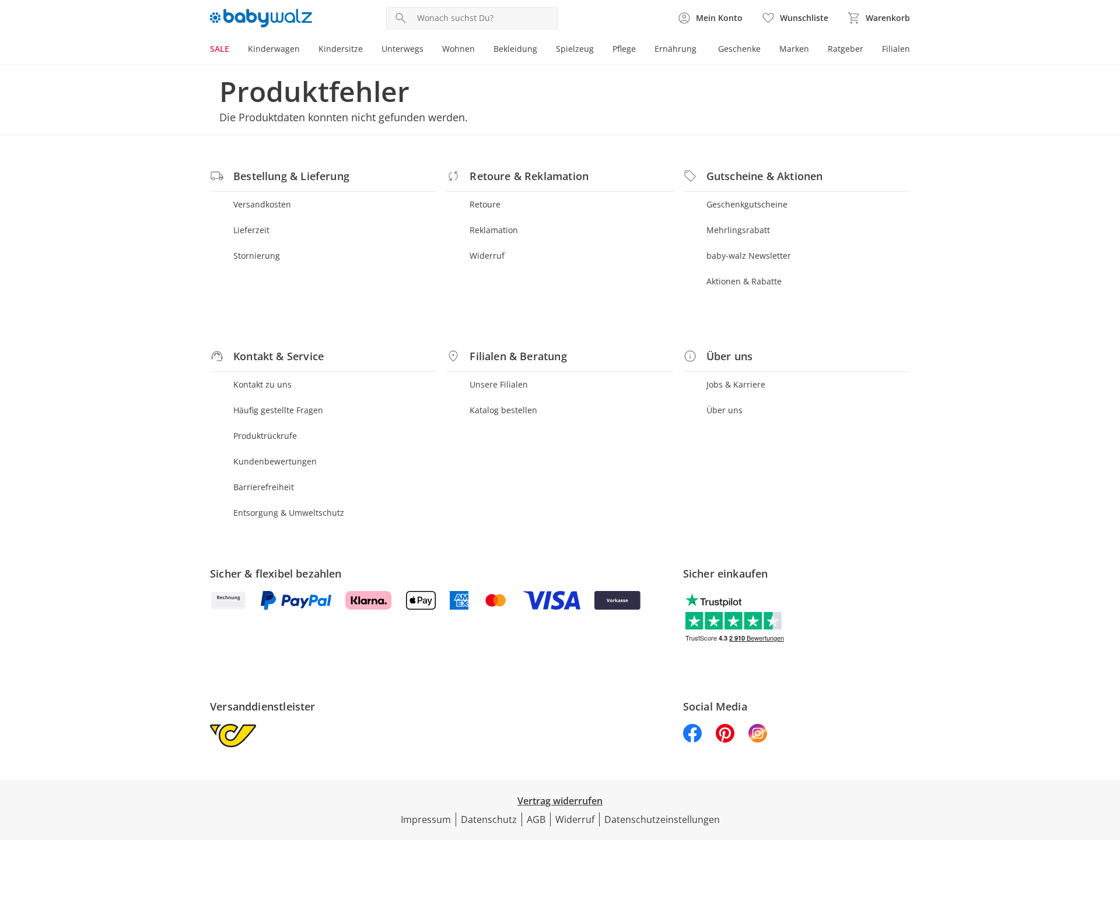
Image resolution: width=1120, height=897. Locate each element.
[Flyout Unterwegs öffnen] (428, 50)
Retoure (485, 204)
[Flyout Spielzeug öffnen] (598, 50)
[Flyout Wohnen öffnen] (479, 50)
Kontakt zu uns (262, 384)
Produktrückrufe (265, 435)
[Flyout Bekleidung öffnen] (542, 50)
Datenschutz (489, 819)
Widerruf (487, 255)
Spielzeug (575, 48)
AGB (536, 819)
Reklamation (494, 229)
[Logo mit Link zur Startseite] (261, 18)
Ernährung (675, 48)
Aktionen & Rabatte (744, 281)
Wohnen (458, 48)
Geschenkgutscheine (747, 204)
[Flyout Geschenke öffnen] (765, 50)
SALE (219, 48)
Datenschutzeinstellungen (662, 819)
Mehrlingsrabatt (738, 229)
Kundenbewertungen (275, 461)
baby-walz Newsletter (748, 255)
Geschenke (739, 48)
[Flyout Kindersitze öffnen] (367, 50)
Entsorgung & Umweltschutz (288, 512)
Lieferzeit (251, 229)
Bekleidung (515, 48)
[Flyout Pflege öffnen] (640, 50)
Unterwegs (403, 48)
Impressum (426, 819)
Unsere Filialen (499, 384)
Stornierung (256, 255)
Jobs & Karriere (735, 384)
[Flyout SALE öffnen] (234, 50)
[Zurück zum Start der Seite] (1106, 813)
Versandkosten (262, 204)
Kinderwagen (274, 48)
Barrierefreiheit (263, 487)
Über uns (724, 410)
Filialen (896, 48)
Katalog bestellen (503, 410)
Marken (794, 48)
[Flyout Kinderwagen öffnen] (304, 50)
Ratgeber (845, 48)
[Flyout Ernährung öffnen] (701, 50)
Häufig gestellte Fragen (278, 410)
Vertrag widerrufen (560, 800)
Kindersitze (340, 48)
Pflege (624, 48)
